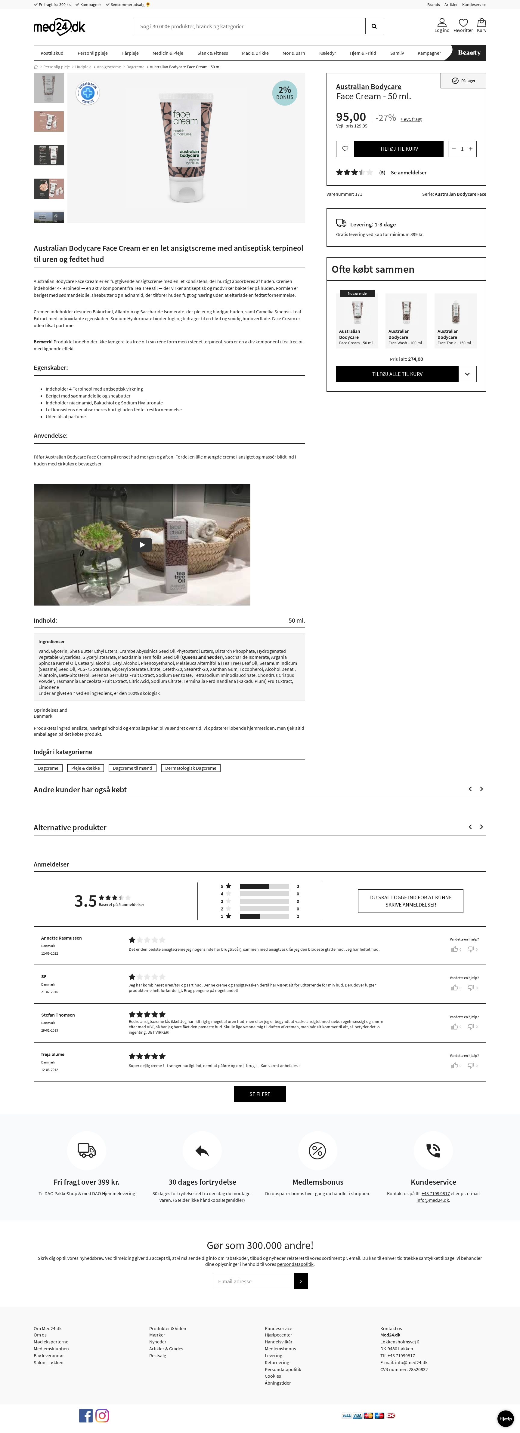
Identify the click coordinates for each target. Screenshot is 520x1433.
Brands (433, 4)
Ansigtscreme (109, 66)
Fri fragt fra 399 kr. (54, 4)
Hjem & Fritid (363, 53)
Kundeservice (474, 4)
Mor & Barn (294, 53)
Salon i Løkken (48, 1362)
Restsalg (157, 1355)
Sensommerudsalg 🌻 (130, 4)
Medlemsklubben (51, 1349)
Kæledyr (327, 53)
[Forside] (36, 66)
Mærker (157, 1335)
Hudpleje (83, 66)
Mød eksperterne (51, 1342)
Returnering (277, 1362)
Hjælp (506, 1419)
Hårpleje (130, 53)
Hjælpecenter (278, 1335)
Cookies (273, 1376)
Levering (273, 1355)
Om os (40, 1335)
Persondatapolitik (283, 1369)
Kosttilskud (52, 53)
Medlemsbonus (280, 1349)
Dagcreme (135, 66)
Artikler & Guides (166, 1349)
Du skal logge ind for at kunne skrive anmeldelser (411, 901)
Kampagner (90, 4)
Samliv (397, 53)
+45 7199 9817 (436, 1193)
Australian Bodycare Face (460, 194)
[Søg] (374, 26)
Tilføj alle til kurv (397, 373)
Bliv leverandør (49, 1355)
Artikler (451, 4)
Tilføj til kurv (399, 148)
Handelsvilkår (278, 1342)
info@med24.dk (432, 1200)
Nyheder (157, 1342)
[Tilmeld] (301, 1281)
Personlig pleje (93, 53)
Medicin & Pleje (168, 53)
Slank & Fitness (212, 53)
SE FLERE (259, 1094)
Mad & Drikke (255, 53)
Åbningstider (278, 1383)
